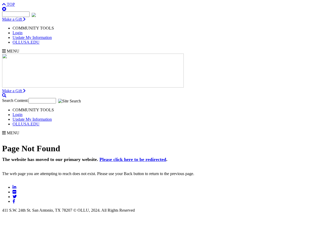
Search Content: (15, 100)
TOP (10, 4)
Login (18, 33)
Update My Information (32, 37)
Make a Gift (12, 19)
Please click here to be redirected (132, 159)
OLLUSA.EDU (26, 42)
